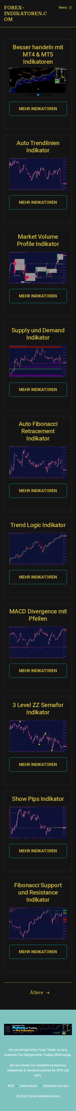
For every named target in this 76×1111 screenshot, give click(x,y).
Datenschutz (28, 1086)
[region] (38, 81)
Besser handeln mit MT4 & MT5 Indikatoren (38, 54)
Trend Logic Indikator (38, 524)
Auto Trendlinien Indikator (38, 146)
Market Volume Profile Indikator (38, 240)
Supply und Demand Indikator (38, 334)
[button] (10, 80)
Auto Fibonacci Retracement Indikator (38, 431)
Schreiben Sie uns (56, 1086)
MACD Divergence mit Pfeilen (38, 615)
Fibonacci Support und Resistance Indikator (38, 892)
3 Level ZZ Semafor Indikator (38, 708)
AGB (11, 1086)
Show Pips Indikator (38, 798)
